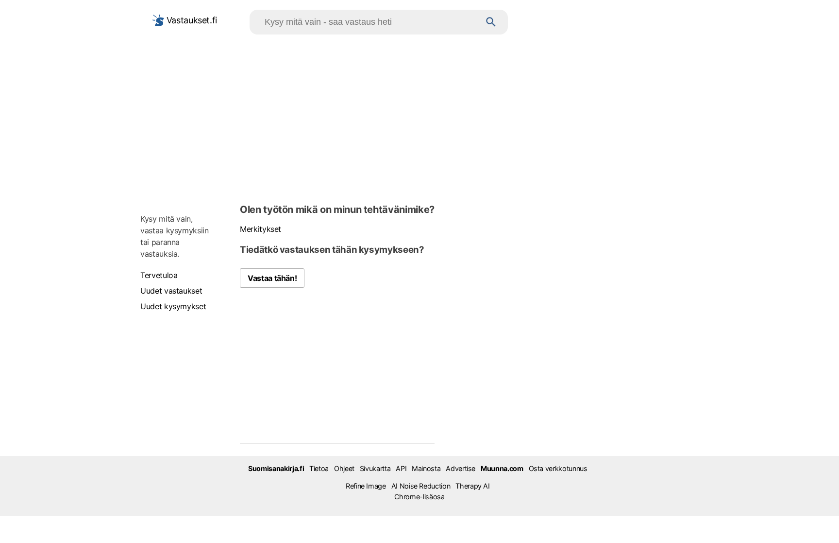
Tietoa (319, 468)
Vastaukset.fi (190, 20)
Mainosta (426, 468)
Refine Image (366, 486)
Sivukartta (375, 468)
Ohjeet (344, 468)
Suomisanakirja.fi (276, 468)
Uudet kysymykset (173, 306)
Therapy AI (472, 486)
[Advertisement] (419, 117)
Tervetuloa (158, 275)
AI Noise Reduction (421, 486)
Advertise (460, 468)
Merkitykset (260, 229)
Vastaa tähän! (272, 278)
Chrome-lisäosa (419, 496)
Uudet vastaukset (171, 291)
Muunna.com (502, 468)
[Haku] (491, 22)
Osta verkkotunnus (558, 468)
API (401, 468)
